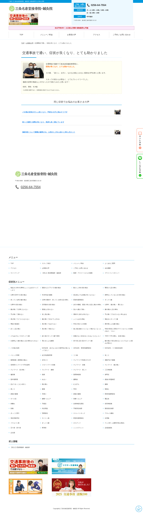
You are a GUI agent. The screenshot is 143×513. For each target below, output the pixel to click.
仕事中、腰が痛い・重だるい (114, 304)
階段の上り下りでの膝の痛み (51, 287)
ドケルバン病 (15, 423)
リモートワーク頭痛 (48, 365)
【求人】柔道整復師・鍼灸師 (51, 273)
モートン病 (45, 418)
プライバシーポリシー (112, 273)
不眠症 (44, 403)
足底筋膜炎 (108, 428)
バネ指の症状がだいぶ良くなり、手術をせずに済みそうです (45, 112)
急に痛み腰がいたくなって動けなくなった (87, 329)
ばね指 (13, 432)
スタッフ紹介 (46, 263)
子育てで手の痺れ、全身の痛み (115, 336)
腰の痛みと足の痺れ (111, 309)
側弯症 (107, 374)
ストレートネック (79, 413)
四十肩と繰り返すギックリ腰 (82, 341)
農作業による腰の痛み (112, 324)
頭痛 (12, 408)
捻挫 (43, 374)
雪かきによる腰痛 (48, 341)
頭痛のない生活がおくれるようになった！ (87, 336)
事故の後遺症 (15, 324)
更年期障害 (14, 379)
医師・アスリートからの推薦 (82, 273)
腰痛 (106, 384)
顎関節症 (45, 413)
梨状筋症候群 (109, 408)
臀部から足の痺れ (111, 287)
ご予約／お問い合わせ (122, 35)
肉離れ (13, 403)
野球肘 (44, 428)
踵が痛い (45, 384)
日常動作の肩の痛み (48, 304)
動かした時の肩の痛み (80, 287)
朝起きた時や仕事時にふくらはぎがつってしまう (24, 289)
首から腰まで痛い (79, 309)
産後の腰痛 (77, 394)
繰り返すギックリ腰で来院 (51, 336)
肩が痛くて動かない (48, 329)
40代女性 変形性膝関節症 (82, 348)
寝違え (107, 389)
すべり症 (13, 399)
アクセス (96, 35)
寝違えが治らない (48, 309)
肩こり (13, 389)
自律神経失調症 (78, 403)
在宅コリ (45, 360)
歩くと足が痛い (16, 329)
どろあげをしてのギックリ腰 (20, 336)
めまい (44, 379)
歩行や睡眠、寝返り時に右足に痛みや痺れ (87, 304)
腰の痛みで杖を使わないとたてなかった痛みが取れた (119, 342)
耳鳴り (44, 394)
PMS (75, 389)
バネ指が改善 (15, 348)
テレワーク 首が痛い (18, 370)
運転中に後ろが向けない (81, 314)
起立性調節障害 (47, 355)
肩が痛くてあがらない (49, 324)
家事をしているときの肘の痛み (115, 295)
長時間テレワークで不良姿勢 (20, 365)
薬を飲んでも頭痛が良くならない (84, 295)
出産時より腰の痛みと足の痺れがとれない (24, 341)
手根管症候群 (77, 408)
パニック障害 (15, 355)
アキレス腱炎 (109, 413)
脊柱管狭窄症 (15, 418)
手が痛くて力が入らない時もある (116, 314)
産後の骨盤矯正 (110, 379)
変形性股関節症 (78, 300)
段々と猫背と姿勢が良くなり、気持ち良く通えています (43, 122)
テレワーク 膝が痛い (112, 365)
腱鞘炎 (75, 379)
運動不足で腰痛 (110, 360)
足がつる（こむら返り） (19, 384)
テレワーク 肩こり (80, 370)
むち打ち (76, 384)
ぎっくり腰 (45, 423)
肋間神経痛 (77, 374)
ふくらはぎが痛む (79, 319)
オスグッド (77, 423)
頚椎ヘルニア (77, 399)
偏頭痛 (13, 374)
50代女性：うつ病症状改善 (114, 348)
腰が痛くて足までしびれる (51, 319)
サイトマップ (15, 273)
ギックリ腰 (108, 300)
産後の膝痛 (14, 394)
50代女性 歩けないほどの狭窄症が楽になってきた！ (56, 349)
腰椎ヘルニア (46, 399)
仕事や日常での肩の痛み (19, 295)
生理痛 (107, 418)
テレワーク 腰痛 (48, 370)
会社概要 (108, 268)
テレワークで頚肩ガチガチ (82, 360)
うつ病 (75, 355)
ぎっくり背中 (15, 413)
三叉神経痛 (108, 370)
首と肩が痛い (46, 314)
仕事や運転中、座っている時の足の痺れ (55, 300)
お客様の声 (71, 35)
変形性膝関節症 (110, 394)
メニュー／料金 (46, 35)
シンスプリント (78, 428)
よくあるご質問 (110, 263)
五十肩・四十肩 (16, 428)
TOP (21, 35)
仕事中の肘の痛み (16, 304)
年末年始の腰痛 (47, 295)
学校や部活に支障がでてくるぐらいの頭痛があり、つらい (119, 330)
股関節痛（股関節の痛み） (19, 360)
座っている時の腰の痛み (19, 300)
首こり (107, 355)
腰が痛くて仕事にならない (19, 309)
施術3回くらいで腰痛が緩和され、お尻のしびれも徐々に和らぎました (48, 132)
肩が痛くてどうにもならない (20, 319)
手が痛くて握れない (17, 314)
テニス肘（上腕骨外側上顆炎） (115, 423)
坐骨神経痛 (108, 403)
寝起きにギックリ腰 (111, 319)
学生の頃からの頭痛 (80, 324)
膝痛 (43, 389)
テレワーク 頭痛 (79, 365)
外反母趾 (45, 408)
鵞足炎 (107, 399)
